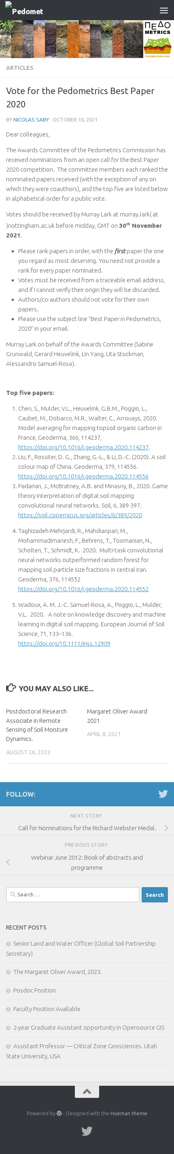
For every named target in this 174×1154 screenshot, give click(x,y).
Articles (20, 68)
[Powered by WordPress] (59, 1113)
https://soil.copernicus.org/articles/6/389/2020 (80, 515)
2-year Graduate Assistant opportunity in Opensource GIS (88, 1027)
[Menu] (164, 10)
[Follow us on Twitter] (163, 794)
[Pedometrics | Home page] (30, 10)
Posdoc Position (34, 990)
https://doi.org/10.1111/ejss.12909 (64, 643)
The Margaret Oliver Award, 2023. (57, 971)
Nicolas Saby (31, 119)
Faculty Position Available (47, 1008)
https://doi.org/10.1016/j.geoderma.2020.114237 (83, 447)
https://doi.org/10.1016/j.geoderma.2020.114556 (83, 476)
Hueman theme (128, 1113)
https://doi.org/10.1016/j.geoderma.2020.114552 (83, 588)
